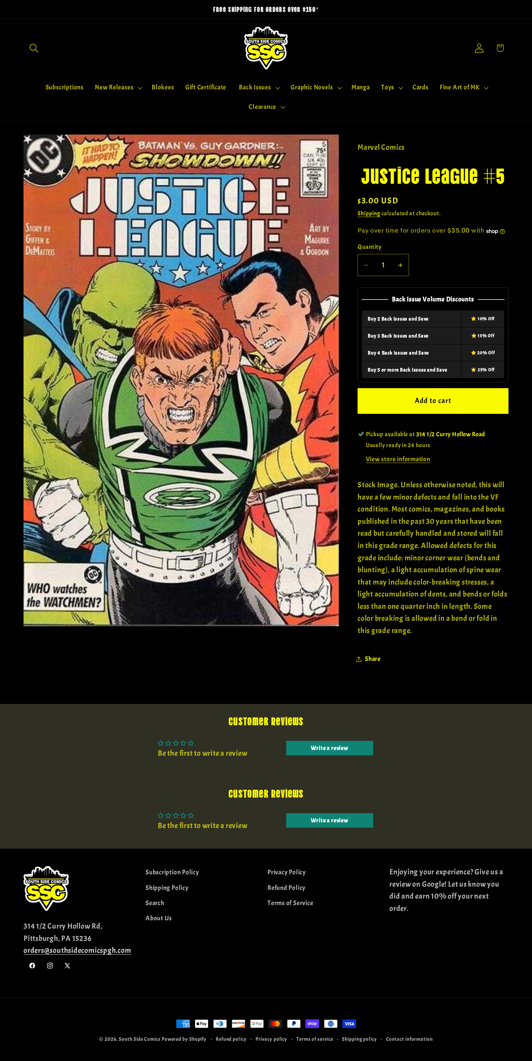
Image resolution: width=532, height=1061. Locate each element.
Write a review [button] (330, 748)
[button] (34, 48)
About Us (158, 918)
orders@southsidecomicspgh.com (77, 950)
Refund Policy (286, 887)
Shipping (369, 213)
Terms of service (314, 1039)
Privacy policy (271, 1039)
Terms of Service (290, 903)
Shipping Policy (167, 887)
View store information (398, 459)
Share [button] (373, 659)
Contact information (409, 1039)
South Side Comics (139, 1039)
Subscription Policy (172, 872)
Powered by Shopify (184, 1039)
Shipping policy (359, 1039)
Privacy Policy (286, 872)
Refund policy (231, 1039)
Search (154, 903)
